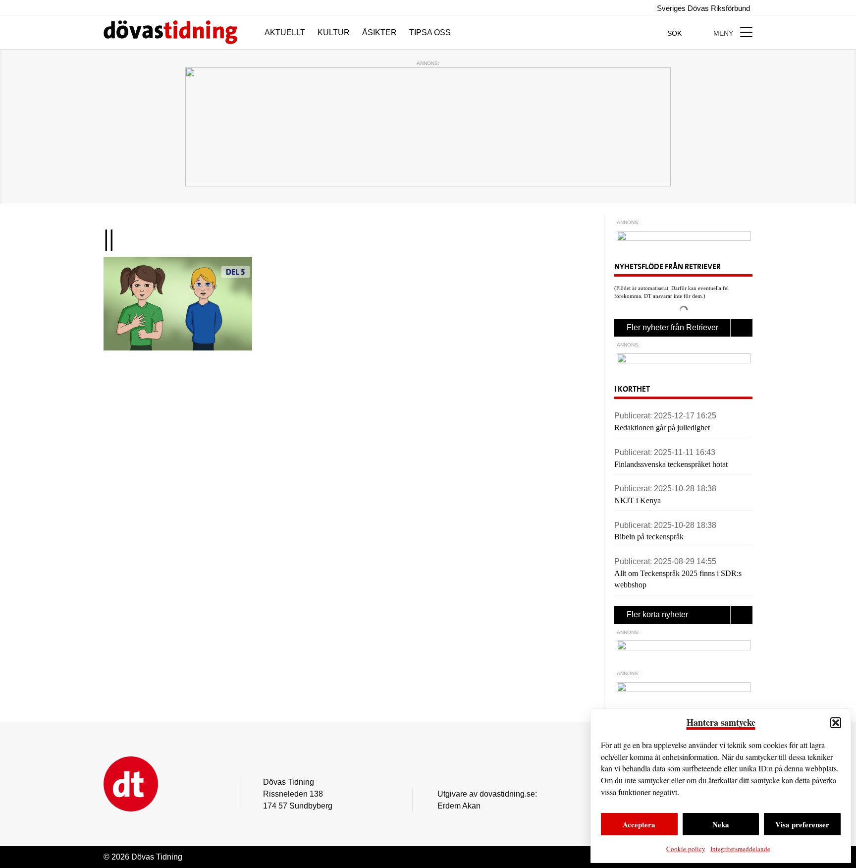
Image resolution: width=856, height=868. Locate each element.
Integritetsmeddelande (740, 848)
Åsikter (379, 32)
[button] (836, 723)
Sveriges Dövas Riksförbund (702, 8)
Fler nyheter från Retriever (672, 327)
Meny (724, 33)
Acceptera (639, 824)
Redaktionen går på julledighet (662, 427)
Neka (720, 824)
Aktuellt (285, 32)
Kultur (334, 32)
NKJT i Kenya (637, 500)
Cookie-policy (685, 848)
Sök (675, 33)
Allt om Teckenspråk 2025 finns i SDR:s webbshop (678, 579)
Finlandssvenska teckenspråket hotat (671, 464)
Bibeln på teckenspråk (649, 536)
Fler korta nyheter (657, 614)
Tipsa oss (430, 32)
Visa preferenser (802, 824)
